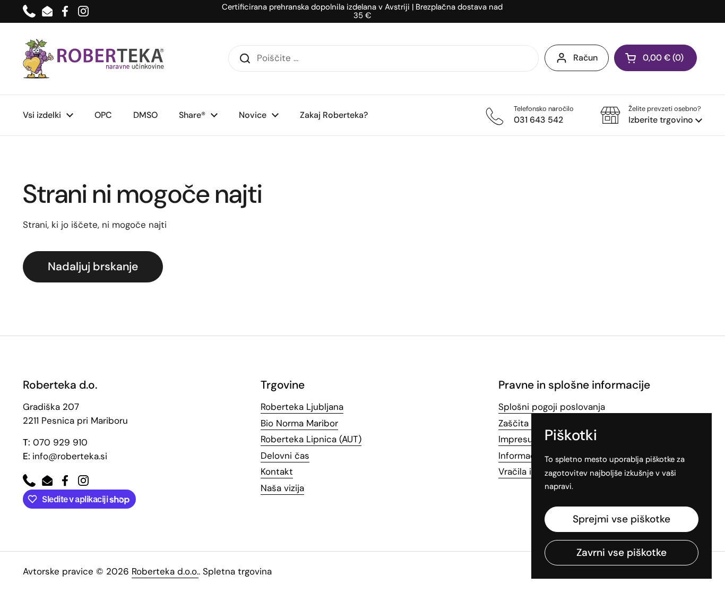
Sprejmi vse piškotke (621, 519)
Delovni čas (285, 455)
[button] (651, 115)
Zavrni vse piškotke (621, 552)
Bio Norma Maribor (299, 423)
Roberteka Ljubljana (302, 407)
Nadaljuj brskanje (93, 266)
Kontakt (277, 471)
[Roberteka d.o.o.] (93, 59)
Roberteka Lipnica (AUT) (311, 439)
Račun (585, 57)
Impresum (519, 439)
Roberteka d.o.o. (165, 571)
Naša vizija (282, 488)
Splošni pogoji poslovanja (551, 407)
